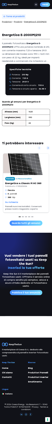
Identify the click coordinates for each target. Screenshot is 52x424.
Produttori (7, 22)
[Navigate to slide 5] (32, 216)
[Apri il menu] (36, 5)
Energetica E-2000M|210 (35, 22)
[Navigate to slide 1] (19, 216)
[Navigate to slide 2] (22, 216)
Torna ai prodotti (15, 16)
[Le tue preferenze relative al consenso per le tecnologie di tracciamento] (47, 419)
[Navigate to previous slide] (39, 148)
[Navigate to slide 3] (26, 216)
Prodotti (18, 22)
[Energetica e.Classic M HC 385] (26, 183)
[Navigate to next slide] (48, 148)
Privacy (35, 407)
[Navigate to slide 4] (29, 216)
